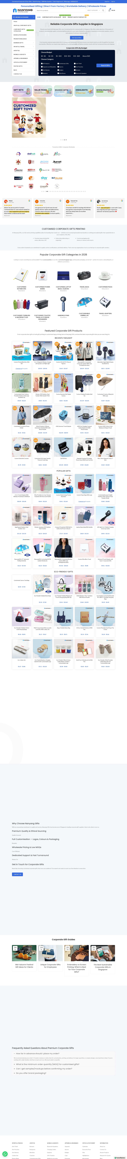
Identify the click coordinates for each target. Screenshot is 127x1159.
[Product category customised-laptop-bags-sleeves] (63, 279)
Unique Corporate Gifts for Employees (50, 965)
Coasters (32, 1155)
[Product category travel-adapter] (105, 304)
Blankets (45, 73)
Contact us (19, 368)
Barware (78, 70)
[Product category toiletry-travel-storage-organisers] (42, 308)
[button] (126, 208)
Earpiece (49, 1152)
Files (83, 1152)
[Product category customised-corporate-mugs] (105, 278)
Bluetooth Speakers (81, 73)
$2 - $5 (50, 56)
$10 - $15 (67, 56)
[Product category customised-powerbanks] (42, 279)
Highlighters (85, 1155)
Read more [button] (7, 215)
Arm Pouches (79, 67)
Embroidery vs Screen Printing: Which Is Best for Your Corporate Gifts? (76, 968)
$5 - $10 (58, 56)
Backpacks (32, 1149)
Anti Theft (15, 1146)
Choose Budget (46, 52)
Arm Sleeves (46, 70)
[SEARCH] (103, 10)
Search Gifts (105, 65)
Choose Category (47, 59)
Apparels (67, 1146)
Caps (66, 1155)
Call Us (113, 1)
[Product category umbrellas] (84, 305)
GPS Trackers (51, 1155)
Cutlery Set (15, 1155)
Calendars (85, 1146)
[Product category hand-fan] (63, 306)
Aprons (61, 67)
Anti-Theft (79, 63)
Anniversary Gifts (64, 63)
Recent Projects (104, 1152)
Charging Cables (51, 1149)
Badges (61, 70)
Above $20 (86, 56)
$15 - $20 (76, 56)
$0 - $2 (43, 56)
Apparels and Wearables (49, 67)
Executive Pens (86, 1149)
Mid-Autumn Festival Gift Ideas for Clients (24, 965)
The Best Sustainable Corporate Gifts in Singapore (103, 967)
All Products (46, 63)
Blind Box (32, 1152)
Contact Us (17, 874)
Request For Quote (105, 1155)
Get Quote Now (76, 37)
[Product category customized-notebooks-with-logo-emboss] (21, 279)
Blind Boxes (62, 73)
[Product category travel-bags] (84, 278)
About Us (102, 1146)
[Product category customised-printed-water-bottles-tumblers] (21, 307)
